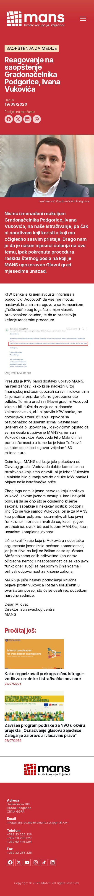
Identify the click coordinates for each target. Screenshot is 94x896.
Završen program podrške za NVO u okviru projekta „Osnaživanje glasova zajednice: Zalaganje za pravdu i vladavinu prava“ (45, 730)
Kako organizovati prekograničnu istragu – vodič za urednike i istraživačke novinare (44, 676)
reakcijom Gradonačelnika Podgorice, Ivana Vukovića (41, 220)
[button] (9, 119)
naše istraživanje (52, 226)
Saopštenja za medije (31, 48)
